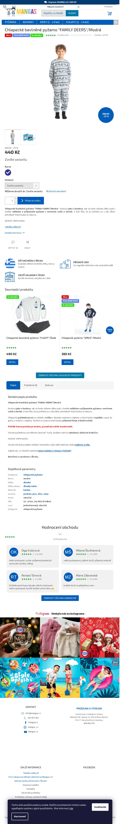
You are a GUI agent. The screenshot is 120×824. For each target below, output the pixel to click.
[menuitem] (10, 22)
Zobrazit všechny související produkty (60, 375)
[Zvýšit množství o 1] (16, 199)
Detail (12, 362)
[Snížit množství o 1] (16, 202)
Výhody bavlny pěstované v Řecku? (30, 781)
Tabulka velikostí (13, 226)
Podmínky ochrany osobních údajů (31, 797)
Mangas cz (33, 731)
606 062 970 (89, 723)
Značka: (101, 35)
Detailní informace (13, 233)
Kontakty (31, 789)
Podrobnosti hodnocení (81, 35)
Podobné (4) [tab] (30, 385)
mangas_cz (33, 727)
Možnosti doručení (56, 191)
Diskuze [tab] (49, 385)
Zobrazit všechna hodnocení (60, 598)
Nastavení (20, 816)
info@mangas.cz (33, 713)
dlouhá (27, 482)
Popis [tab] (13, 385)
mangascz (33, 722)
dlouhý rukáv (30, 486)
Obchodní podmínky (30, 792)
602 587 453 (33, 717)
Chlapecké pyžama (32, 474)
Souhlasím (100, 807)
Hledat (72, 13)
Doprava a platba (31, 785)
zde (71, 808)
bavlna (26, 490)
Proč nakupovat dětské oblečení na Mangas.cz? (31, 777)
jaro (34, 494)
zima (46, 494)
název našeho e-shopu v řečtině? (54, 450)
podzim (27, 494)
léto (40, 494)
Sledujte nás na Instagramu (67, 614)
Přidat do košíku (33, 200)
